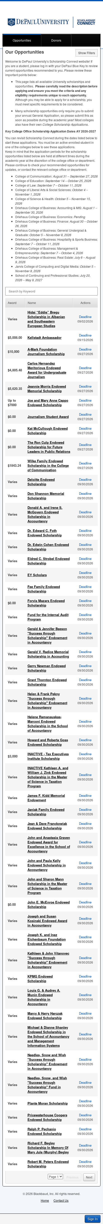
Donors (56, 40)
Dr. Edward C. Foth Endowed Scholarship (45, 532)
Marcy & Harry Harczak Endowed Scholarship (45, 1015)
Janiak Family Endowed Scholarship (46, 811)
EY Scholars (37, 574)
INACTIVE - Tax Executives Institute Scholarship (48, 756)
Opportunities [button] (22, 40)
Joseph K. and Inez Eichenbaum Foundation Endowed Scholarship (47, 939)
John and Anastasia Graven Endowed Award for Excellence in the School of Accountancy (49, 844)
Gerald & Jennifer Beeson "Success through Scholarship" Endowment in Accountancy (47, 635)
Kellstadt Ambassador (45, 337)
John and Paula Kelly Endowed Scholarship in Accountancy (47, 865)
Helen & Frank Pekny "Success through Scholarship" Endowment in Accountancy (47, 700)
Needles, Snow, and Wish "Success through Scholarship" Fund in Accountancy (47, 1085)
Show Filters (86, 53)
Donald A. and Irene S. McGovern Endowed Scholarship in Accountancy (45, 514)
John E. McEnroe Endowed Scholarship (49, 904)
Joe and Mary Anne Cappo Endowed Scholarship (48, 402)
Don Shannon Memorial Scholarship (46, 495)
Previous (72, 1177)
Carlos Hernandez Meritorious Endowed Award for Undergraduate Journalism (47, 370)
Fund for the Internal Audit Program (48, 617)
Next (89, 1177)
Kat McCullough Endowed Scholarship (48, 430)
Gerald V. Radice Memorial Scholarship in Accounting (48, 654)
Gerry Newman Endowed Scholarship (47, 668)
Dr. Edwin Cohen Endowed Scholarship (48, 546)
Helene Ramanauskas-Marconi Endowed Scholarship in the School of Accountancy (48, 723)
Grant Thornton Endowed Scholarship (47, 682)
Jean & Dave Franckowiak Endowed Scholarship (47, 825)
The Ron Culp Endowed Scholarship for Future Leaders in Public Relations (49, 447)
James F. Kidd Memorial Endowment (46, 797)
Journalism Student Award (48, 416)
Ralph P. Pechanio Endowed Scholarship (45, 1131)
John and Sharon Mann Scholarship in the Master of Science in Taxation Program (47, 886)
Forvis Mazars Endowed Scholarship (46, 602)
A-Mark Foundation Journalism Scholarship (46, 351)
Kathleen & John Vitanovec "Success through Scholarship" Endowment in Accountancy (48, 960)
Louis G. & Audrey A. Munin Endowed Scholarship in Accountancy (44, 997)
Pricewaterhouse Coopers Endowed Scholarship (47, 1117)
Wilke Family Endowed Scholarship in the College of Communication (48, 465)
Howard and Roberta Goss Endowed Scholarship (48, 742)
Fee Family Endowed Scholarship (44, 588)
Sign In (93, 1218)
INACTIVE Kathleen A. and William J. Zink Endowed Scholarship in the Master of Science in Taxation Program (48, 777)
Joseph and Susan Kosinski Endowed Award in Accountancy (47, 921)
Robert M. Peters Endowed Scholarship (48, 1163)
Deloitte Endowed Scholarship (41, 481)
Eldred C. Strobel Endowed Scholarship (49, 560)
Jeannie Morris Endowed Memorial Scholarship (47, 388)
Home (45, 1200)
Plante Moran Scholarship (48, 1103)
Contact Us (61, 1200)
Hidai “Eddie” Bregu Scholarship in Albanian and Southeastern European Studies (46, 319)
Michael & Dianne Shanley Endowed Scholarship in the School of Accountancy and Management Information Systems (48, 1036)
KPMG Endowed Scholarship (40, 978)
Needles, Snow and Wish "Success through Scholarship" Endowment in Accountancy (47, 1061)
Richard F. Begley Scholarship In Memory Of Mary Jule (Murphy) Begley (48, 1147)
